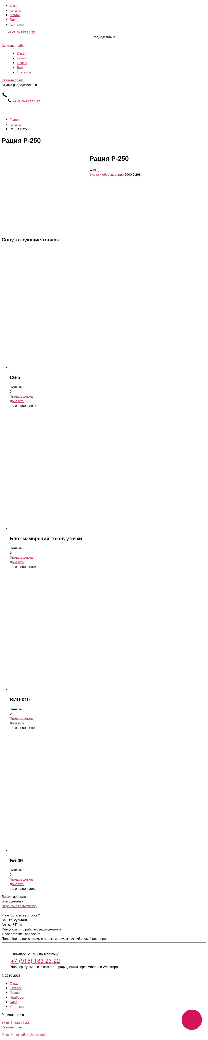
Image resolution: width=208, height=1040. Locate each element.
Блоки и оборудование (107, 174)
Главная (16, 119)
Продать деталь (22, 396)
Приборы (17, 997)
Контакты (17, 24)
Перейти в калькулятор (19, 905)
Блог (13, 19)
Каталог (16, 10)
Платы (15, 15)
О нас (14, 5)
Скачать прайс (13, 45)
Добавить (17, 401)
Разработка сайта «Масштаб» (24, 1034)
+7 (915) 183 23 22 (21, 32)
